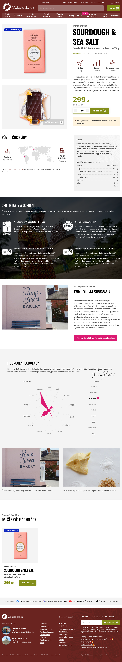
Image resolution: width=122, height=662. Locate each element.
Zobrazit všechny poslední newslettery (94, 647)
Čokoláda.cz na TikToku (108, 601)
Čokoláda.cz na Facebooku (30, 601)
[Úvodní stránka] (18, 7)
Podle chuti (44, 626)
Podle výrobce (46, 629)
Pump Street (80, 25)
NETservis (90, 655)
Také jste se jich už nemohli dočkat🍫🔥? (97, 639)
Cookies (62, 642)
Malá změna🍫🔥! (88, 644)
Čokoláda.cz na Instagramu (56, 601)
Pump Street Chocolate (16, 169)
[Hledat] (101, 8)
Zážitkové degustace (92, 15)
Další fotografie (53, 122)
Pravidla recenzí (65, 645)
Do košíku (97, 110)
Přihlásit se (109, 622)
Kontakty (115, 15)
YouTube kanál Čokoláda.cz (83, 601)
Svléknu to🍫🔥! (87, 642)
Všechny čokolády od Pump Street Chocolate (96, 338)
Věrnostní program (67, 629)
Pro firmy (105, 15)
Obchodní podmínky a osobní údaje (66, 637)
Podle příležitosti (47, 632)
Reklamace (63, 631)
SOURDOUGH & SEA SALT (19, 570)
